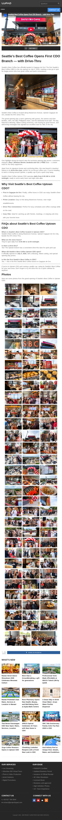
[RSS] (46, 800)
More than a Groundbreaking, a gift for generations (30, 678)
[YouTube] (38, 800)
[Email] (42, 800)
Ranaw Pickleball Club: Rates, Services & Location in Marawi (10, 702)
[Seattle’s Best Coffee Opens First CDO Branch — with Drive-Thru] (11, 669)
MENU (3, 9)
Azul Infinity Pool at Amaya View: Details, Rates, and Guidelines (50, 750)
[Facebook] (34, 800)
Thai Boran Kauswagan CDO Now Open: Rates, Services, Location (11, 726)
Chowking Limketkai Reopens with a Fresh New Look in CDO (30, 750)
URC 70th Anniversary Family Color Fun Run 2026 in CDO (50, 726)
